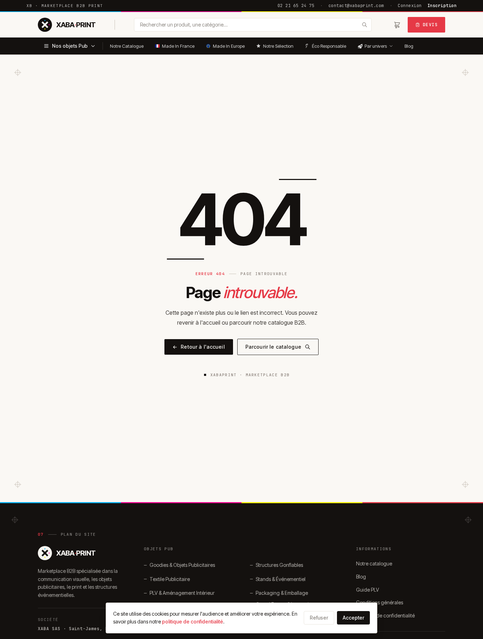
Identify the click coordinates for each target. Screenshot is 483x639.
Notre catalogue (374, 563)
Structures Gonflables (279, 565)
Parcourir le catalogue (273, 347)
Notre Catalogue (127, 46)
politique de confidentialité (192, 621)
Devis (430, 25)
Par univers (376, 46)
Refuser (319, 618)
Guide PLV (367, 590)
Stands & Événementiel (280, 579)
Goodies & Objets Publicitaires (182, 565)
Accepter (353, 618)
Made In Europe (229, 46)
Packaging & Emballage (282, 593)
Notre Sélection (278, 46)
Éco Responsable (329, 46)
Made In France (178, 46)
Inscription (441, 5)
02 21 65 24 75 (296, 5)
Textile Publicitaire (170, 579)
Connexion (409, 5)
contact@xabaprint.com (356, 5)
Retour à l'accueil (199, 347)
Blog (409, 46)
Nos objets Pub (70, 46)
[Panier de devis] (397, 24)
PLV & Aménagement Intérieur (182, 593)
